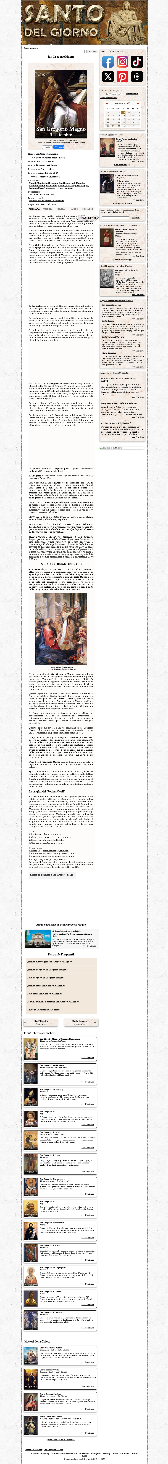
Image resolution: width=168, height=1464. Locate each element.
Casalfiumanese (46, 188)
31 (108, 112)
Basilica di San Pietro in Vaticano (46, 200)
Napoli (32, 183)
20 (139, 119)
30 (119, 126)
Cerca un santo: (31, 48)
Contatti (35, 1453)
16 (119, 119)
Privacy (106, 1453)
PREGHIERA (47, 209)
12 (133, 116)
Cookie (115, 1453)
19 (133, 119)
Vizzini (61, 185)
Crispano (53, 183)
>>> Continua (89, 946)
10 (124, 116)
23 (119, 123)
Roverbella (51, 185)
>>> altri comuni (64, 188)
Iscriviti (136, 218)
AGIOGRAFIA (34, 209)
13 (139, 116)
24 (124, 123)
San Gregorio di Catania (71, 183)
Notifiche (124, 1453)
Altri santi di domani (122, 203)
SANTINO (74, 209)
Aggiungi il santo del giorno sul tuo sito (59, 1453)
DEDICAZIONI (87, 209)
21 (108, 123)
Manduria (42, 183)
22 (113, 123)
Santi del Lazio (48, 204)
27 (139, 123)
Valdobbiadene (37, 185)
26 (133, 123)
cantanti (33, 194)
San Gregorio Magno (77, 185)
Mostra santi (132, 94)
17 (124, 119)
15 (113, 119)
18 (128, 119)
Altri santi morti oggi (122, 259)
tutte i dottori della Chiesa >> (61, 1440)
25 (128, 123)
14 (108, 119)
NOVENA (61, 209)
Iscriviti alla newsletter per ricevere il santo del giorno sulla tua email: (120, 211)
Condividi (60, 147)
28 (108, 126)
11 (129, 116)
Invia (47, 147)
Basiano (33, 188)
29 (113, 126)
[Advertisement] (61, 284)
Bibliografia (96, 1453)
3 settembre (47, 169)
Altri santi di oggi (122, 165)
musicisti (44, 194)
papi (52, 194)
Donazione (84, 1453)
